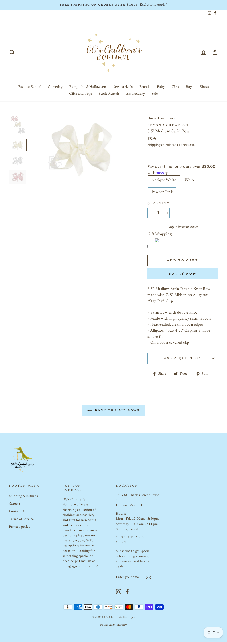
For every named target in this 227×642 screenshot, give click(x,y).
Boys (189, 87)
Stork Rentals (109, 94)
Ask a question (183, 358)
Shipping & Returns (23, 496)
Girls (175, 87)
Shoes (204, 87)
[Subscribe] (148, 577)
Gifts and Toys (80, 94)
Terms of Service (21, 519)
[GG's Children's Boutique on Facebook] (127, 591)
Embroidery (135, 94)
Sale (154, 94)
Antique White (164, 180)
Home (152, 118)
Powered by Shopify (113, 625)
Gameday (55, 87)
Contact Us (17, 511)
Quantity (158, 203)
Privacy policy (19, 527)
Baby (161, 87)
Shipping (153, 145)
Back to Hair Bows (117, 410)
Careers (14, 503)
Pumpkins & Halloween (87, 87)
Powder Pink (162, 192)
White (190, 180)
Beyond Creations (169, 125)
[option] (113, 4)
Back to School (29, 87)
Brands (144, 87)
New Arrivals (123, 87)
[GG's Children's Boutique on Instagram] (118, 591)
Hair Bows (166, 118)
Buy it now (183, 273)
